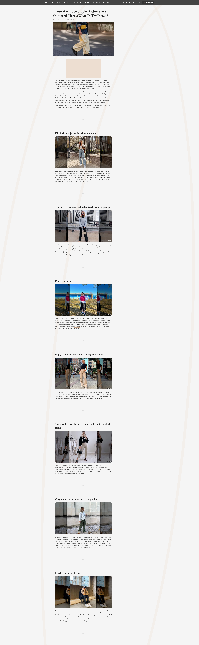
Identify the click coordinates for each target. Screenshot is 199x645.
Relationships (96, 2)
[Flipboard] (127, 2)
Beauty (72, 2)
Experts (65, 2)
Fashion (79, 2)
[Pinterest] (123, 2)
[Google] (136, 2)
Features (106, 2)
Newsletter (149, 2)
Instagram (102, 177)
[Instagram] (130, 2)
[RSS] (140, 2)
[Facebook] (120, 2)
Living (87, 2)
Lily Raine (57, 19)
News (58, 2)
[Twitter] (133, 2)
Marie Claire (73, 98)
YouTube (74, 251)
